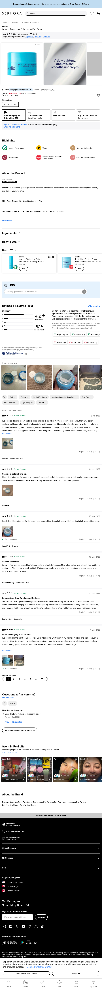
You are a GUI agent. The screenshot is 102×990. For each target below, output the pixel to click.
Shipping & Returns (12, 126)
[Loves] (92, 13)
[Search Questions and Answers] (4, 703)
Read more (7, 433)
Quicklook (8, 263)
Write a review (94, 306)
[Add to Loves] (98, 95)
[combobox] (56, 13)
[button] (41, 90)
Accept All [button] (75, 973)
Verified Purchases (40, 397)
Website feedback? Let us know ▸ (51, 815)
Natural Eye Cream (28, 805)
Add (23, 269)
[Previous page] (3, 679)
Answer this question (13, 721)
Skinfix (5, 26)
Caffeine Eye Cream (23, 802)
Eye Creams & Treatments (29, 22)
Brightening (29, 36)
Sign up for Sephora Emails (14, 911)
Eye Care (14, 22)
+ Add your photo (9, 752)
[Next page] (47, 679)
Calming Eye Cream (10, 805)
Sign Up (41, 917)
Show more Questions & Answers (20, 730)
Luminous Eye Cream (76, 802)
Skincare (5, 22)
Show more (7, 220)
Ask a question (23, 34)
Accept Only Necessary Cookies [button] (26, 973)
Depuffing (38, 36)
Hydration (46, 36)
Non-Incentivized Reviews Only (63, 397)
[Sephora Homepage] (12, 13)
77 (42, 679)
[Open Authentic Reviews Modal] (26, 353)
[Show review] (13, 377)
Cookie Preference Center (39, 967)
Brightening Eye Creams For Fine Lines (49, 802)
